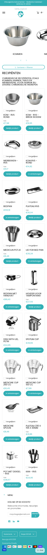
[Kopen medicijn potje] (12, 234)
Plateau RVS (32, 206)
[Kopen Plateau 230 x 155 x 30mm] (35, 409)
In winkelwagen (34, 174)
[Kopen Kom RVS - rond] (35, 144)
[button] (38, 12)
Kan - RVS (31, 471)
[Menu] (3, 12)
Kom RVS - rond (31, 161)
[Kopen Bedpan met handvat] (12, 277)
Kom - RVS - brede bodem (33, 116)
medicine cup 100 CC (33, 383)
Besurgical (6, 539)
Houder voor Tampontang (33, 294)
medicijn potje (12, 249)
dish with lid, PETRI (10, 340)
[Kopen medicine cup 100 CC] (35, 366)
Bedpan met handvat (10, 294)
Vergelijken (10, 111)
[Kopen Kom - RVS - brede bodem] (35, 99)
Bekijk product (12, 128)
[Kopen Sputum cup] (35, 323)
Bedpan (7, 206)
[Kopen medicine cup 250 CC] (12, 366)
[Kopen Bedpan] (12, 190)
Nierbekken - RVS (10, 161)
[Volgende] (26, 60)
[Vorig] (20, 60)
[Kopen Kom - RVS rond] (12, 99)
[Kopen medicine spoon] (12, 409)
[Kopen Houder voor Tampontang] (35, 277)
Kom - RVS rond (9, 116)
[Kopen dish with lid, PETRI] (12, 323)
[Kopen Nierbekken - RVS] (12, 144)
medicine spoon (8, 426)
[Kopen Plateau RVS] (35, 190)
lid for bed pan (34, 249)
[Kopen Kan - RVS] (35, 455)
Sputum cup (32, 339)
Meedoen (35, 514)
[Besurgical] (20, 12)
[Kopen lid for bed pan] (35, 234)
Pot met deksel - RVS (12, 472)
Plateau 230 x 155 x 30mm (33, 426)
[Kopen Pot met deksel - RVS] (12, 455)
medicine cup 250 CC (10, 383)
